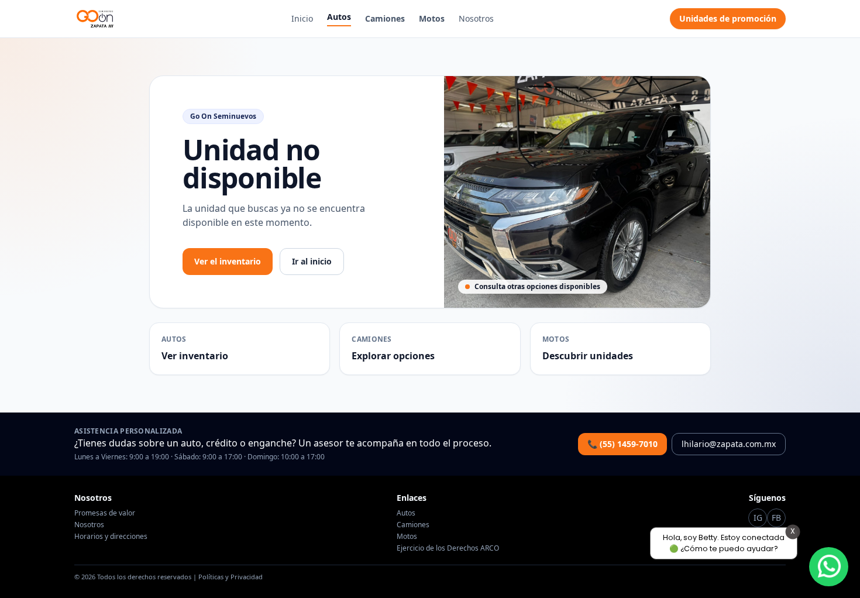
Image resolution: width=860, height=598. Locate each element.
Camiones (385, 18)
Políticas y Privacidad (230, 576)
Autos (339, 16)
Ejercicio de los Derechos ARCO (448, 548)
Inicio (302, 18)
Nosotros (476, 18)
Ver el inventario (227, 261)
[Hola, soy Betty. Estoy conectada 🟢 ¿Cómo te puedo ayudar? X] (828, 566)
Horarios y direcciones (110, 536)
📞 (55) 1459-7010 (622, 443)
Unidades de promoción (727, 18)
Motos (432, 18)
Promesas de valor (104, 513)
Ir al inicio (312, 261)
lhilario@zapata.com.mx (729, 443)
